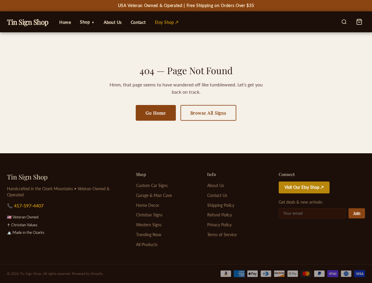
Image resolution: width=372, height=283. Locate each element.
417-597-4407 (29, 205)
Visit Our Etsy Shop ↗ (304, 187)
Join (356, 213)
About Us (112, 22)
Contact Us (217, 195)
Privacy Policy (219, 225)
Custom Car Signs (152, 185)
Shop (87, 21)
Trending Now (148, 234)
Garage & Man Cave (154, 195)
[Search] (344, 22)
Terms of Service (222, 234)
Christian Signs (149, 215)
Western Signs (149, 225)
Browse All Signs (208, 113)
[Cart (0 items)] (359, 22)
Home (65, 22)
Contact (138, 22)
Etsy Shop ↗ (167, 22)
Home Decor (147, 205)
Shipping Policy (220, 205)
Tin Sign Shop (27, 176)
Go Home (156, 113)
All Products (147, 244)
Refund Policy (219, 215)
